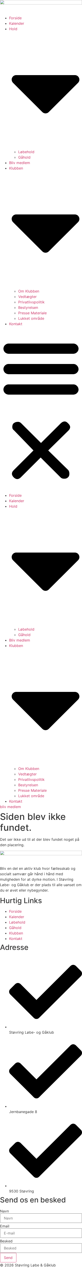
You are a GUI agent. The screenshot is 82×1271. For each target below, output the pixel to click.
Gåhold (24, 157)
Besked (6, 1241)
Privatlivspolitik (31, 302)
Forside (15, 18)
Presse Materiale (32, 313)
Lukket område (31, 318)
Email (4, 1226)
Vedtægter (27, 296)
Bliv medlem (19, 162)
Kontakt (15, 324)
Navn (4, 1211)
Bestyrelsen (28, 307)
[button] (41, 410)
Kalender (16, 23)
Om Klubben (28, 291)
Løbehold (26, 152)
